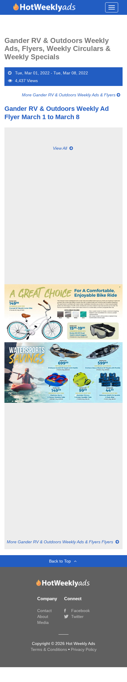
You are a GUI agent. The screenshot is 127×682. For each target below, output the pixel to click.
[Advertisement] (63, 215)
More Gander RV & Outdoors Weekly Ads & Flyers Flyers (60, 541)
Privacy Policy (84, 649)
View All (60, 148)
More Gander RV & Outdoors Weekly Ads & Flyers (69, 94)
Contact (44, 610)
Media (43, 622)
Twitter (77, 616)
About (42, 616)
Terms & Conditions (49, 649)
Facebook (80, 610)
